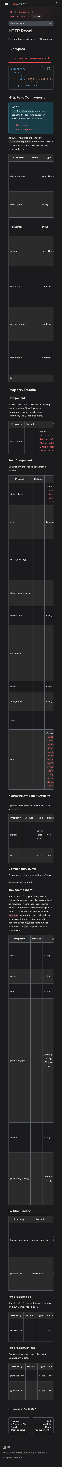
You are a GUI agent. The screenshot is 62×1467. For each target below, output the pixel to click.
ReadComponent (25, 129)
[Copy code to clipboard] (49, 68)
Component (22, 125)
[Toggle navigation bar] (6, 3)
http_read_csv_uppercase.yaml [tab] (30, 57)
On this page (17, 23)
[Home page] (11, 12)
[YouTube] (8, 1447)
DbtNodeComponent (51, 450)
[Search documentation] (55, 3)
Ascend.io (40, 1452)
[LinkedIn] (4, 1447)
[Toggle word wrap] (44, 68)
